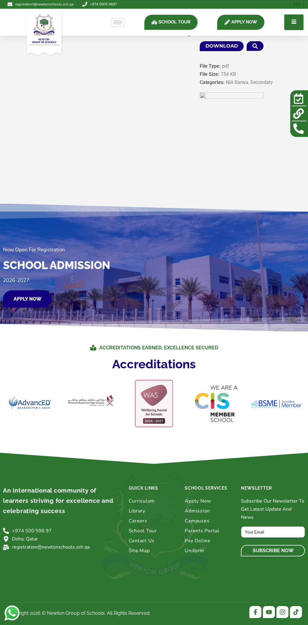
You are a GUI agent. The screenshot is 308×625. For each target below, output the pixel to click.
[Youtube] (269, 612)
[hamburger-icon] (296, 4)
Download (221, 46)
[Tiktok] (296, 612)
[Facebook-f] (255, 612)
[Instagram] (282, 612)
